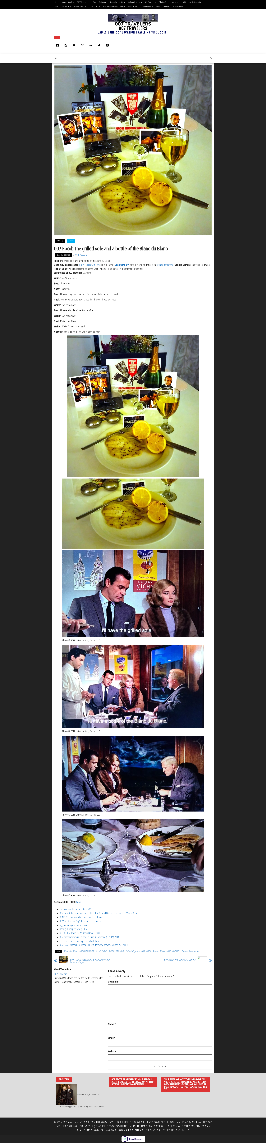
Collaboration (146, 7)
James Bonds (67, 2)
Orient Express (133, 951)
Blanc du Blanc (70, 951)
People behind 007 (117, 2)
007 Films (80, 2)
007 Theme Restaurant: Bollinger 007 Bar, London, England (90, 960)
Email (111, 1037)
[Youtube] (108, 45)
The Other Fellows (109, 7)
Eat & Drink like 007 (62, 7)
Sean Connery (122, 264)
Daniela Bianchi (86, 950)
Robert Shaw (159, 951)
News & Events (79, 7)
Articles (122, 7)
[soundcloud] (91, 45)
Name (112, 1024)
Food (71, 241)
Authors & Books (134, 2)
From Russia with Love (90, 264)
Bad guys (102, 2)
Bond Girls (92, 2)
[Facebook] (58, 45)
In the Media (177, 7)
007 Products (94, 7)
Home (57, 2)
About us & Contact (163, 7)
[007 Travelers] (56, 58)
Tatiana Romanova (164, 264)
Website (112, 1051)
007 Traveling (150, 2)
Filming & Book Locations (168, 2)
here (78, 902)
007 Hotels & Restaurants (191, 2)
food (98, 951)
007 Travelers (133, 28)
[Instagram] (66, 45)
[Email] (75, 45)
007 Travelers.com (72, 1122)
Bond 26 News (133, 7)
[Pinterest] (83, 45)
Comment (114, 981)
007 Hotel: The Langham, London (180, 959)
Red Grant (146, 950)
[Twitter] (100, 45)
